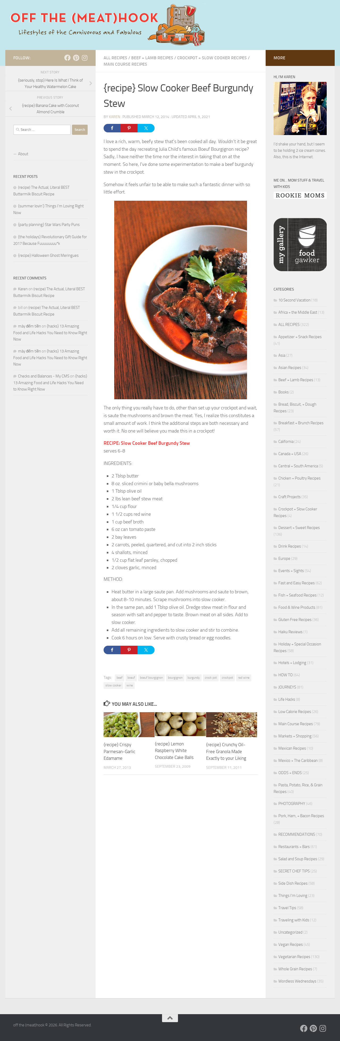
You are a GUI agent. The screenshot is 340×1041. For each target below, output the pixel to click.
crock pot (211, 677)
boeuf (131, 677)
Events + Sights (291, 570)
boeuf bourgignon (151, 677)
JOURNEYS (287, 687)
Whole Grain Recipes (295, 969)
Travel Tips (287, 907)
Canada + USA (289, 453)
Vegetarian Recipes (294, 956)
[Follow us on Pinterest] (76, 57)
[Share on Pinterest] (129, 128)
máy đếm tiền (29, 326)
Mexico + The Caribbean (298, 760)
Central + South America (298, 466)
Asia (281, 355)
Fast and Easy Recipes (296, 583)
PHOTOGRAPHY (291, 803)
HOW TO (285, 675)
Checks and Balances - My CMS (43, 376)
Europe (284, 558)
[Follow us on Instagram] (84, 57)
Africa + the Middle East (297, 312)
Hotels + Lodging (292, 662)
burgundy (194, 677)
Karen (114, 117)
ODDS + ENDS (290, 772)
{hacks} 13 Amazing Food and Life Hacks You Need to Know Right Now (50, 333)
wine (129, 685)
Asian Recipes (289, 367)
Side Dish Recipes (293, 883)
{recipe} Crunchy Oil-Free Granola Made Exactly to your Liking (226, 751)
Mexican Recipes (292, 748)
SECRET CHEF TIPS (294, 871)
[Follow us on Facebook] (67, 57)
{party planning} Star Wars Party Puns (49, 224)
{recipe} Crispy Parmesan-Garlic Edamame (119, 751)
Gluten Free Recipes (295, 619)
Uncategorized (290, 932)
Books (283, 392)
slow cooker (113, 685)
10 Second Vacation (294, 300)
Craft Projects (289, 496)
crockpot (227, 677)
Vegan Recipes (290, 944)
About (23, 154)
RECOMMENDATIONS (296, 834)
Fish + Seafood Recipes (297, 595)
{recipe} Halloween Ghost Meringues (48, 255)
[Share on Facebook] (112, 128)
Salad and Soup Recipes (297, 859)
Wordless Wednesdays (297, 981)
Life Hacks (286, 699)
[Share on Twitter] (146, 128)
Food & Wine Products (296, 607)
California (286, 441)
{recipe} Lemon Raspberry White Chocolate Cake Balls (174, 750)
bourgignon (175, 677)
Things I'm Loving (292, 895)
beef (119, 677)
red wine (243, 677)
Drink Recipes (289, 546)
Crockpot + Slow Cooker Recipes (212, 57)
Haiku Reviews (290, 631)
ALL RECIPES (115, 57)
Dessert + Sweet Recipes (299, 527)
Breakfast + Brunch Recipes (301, 423)
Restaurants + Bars (294, 846)
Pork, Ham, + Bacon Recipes (301, 815)
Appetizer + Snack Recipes (300, 336)
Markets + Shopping (295, 736)
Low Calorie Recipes (294, 711)
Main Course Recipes (125, 64)
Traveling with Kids (293, 920)
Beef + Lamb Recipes (152, 57)
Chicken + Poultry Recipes (299, 478)
